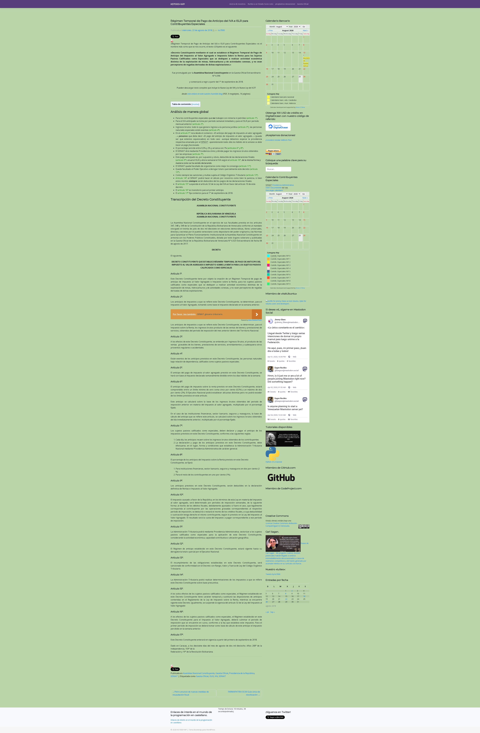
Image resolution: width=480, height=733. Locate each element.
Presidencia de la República (241, 673)
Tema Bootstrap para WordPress (202, 729)
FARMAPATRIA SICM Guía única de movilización (244, 693)
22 (286, 599)
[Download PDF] (172, 40)
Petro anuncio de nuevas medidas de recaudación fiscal (190, 693)
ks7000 (221, 30)
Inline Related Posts (255, 320)
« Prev (270, 30)
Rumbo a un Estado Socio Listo (260, 4)
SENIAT (174, 676)
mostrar (195, 104)
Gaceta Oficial (302, 4)
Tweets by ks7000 (273, 574)
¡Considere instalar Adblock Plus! (279, 140)
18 (304, 596)
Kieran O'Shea (300, 107)
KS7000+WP (178, 4)
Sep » (272, 612)
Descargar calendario (274, 190)
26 (267, 602)
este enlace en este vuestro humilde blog (204, 93)
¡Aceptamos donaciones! (285, 4)
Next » (305, 30)
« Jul (267, 612)
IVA (216, 676)
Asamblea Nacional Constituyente (199, 673)
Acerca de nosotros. (238, 4)
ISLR (212, 676)
